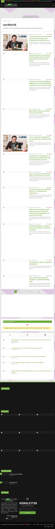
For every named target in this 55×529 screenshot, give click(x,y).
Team (41, 524)
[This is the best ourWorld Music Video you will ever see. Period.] (15, 178)
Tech (48, 524)
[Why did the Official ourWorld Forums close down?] (15, 120)
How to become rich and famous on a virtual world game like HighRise (28, 356)
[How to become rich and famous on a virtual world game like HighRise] (6, 358)
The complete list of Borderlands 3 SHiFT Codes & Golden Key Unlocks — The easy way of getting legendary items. (29, 1)
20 (31, 291)
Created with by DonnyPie (25, 524)
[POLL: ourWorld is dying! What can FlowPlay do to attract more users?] (15, 143)
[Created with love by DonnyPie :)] (10, 5)
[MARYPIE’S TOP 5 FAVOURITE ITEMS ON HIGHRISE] (45, 458)
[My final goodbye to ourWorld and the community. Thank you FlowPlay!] (15, 240)
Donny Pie (32, 34)
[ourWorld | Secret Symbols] (4, 477)
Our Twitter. (5, 492)
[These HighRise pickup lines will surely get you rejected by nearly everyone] (9, 455)
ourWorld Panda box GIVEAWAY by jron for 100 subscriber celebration (40, 191)
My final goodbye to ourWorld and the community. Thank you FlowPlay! (40, 228)
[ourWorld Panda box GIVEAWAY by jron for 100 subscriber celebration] (15, 196)
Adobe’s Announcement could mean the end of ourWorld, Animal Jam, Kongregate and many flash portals (39, 212)
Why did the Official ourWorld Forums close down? (39, 112)
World (45, 524)
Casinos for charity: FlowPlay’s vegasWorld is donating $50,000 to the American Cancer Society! (40, 83)
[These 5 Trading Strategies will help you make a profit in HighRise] (6, 365)
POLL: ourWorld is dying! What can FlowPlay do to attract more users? (40, 139)
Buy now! (52, 524)
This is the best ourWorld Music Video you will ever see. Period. (40, 175)
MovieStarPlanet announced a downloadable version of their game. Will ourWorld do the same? (39, 58)
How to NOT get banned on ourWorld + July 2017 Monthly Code (39, 279)
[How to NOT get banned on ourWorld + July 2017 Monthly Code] (15, 281)
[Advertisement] (27, 12)
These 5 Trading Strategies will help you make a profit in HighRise (27, 362)
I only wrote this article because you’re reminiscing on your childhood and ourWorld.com (40, 38)
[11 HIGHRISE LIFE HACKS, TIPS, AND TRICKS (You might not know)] (6, 351)
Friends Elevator (13, 482)
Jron (31, 187)
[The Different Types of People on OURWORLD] (15, 266)
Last (39, 291)
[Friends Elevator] (4, 485)
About (38, 524)
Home (5, 20)
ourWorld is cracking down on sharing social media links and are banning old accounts (39, 158)
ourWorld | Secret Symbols (15, 474)
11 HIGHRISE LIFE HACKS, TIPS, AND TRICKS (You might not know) (26, 348)
